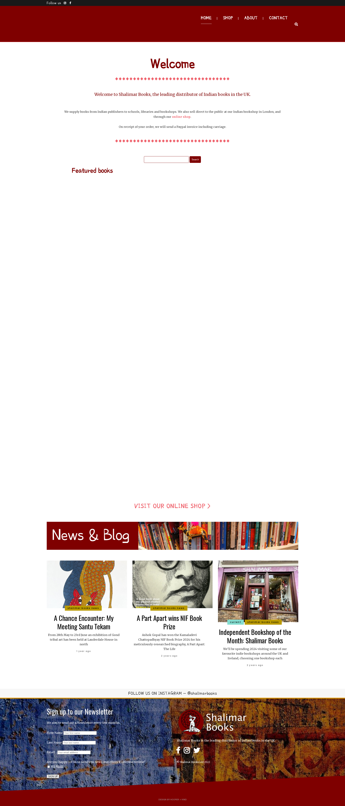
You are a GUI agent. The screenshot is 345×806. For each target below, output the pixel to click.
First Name (55, 733)
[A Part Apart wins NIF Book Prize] (172, 584)
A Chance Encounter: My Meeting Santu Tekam (84, 622)
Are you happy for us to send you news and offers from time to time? (96, 762)
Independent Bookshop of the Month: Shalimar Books (255, 636)
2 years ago (169, 655)
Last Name (54, 742)
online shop (181, 117)
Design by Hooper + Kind (172, 799)
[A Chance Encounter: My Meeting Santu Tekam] (87, 584)
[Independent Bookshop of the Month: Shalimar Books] (258, 591)
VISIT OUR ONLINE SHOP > (172, 506)
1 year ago (83, 651)
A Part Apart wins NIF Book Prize (169, 622)
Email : (52, 752)
